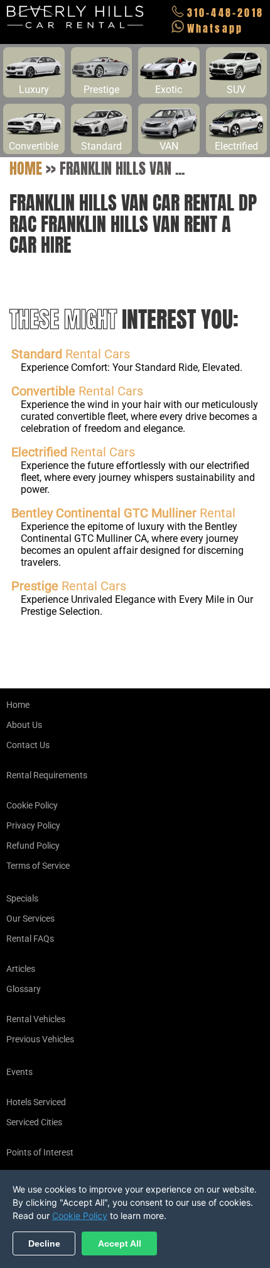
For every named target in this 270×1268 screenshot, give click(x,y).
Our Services (30, 918)
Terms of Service (38, 866)
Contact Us (28, 745)
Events (19, 1072)
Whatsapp (215, 28)
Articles (20, 969)
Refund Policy (33, 846)
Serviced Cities (34, 1122)
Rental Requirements (46, 775)
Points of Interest (39, 1152)
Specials (22, 898)
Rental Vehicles (35, 1019)
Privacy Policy (33, 825)
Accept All (119, 1243)
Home (25, 168)
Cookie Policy (32, 805)
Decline (44, 1243)
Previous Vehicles (40, 1039)
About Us (24, 725)
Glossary (23, 989)
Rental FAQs (30, 939)
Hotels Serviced (36, 1102)
